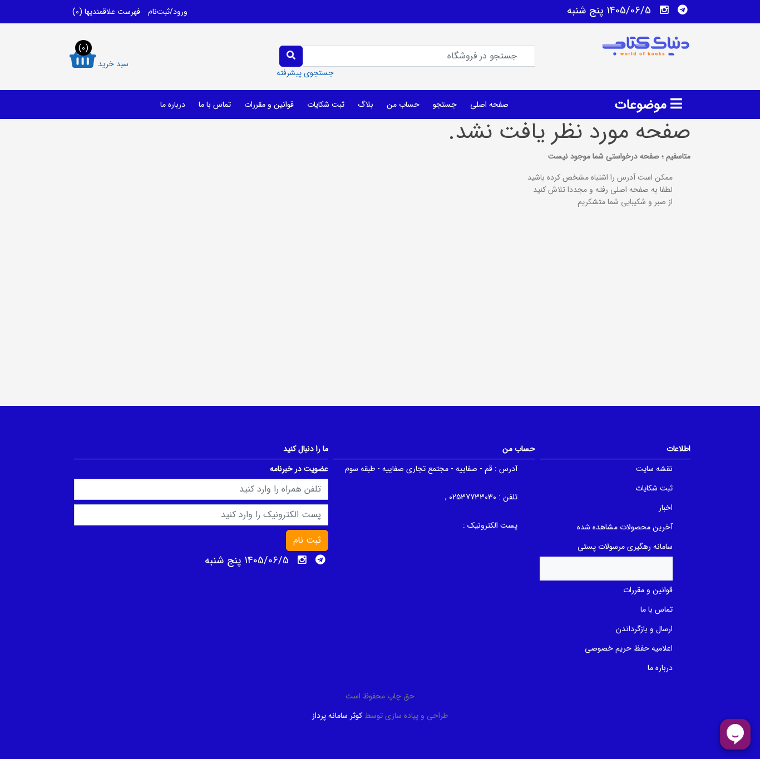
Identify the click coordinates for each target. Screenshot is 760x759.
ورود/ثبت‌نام (167, 12)
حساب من (403, 104)
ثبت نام (307, 540)
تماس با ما (215, 104)
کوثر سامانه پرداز (337, 716)
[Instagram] (664, 10)
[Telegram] (683, 10)
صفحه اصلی (489, 104)
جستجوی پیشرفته (305, 73)
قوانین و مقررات (269, 104)
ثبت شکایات (325, 104)
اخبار (666, 508)
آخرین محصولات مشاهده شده (625, 527)
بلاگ (365, 104)
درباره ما (172, 104)
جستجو (445, 104)
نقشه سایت (654, 469)
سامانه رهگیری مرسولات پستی (625, 546)
